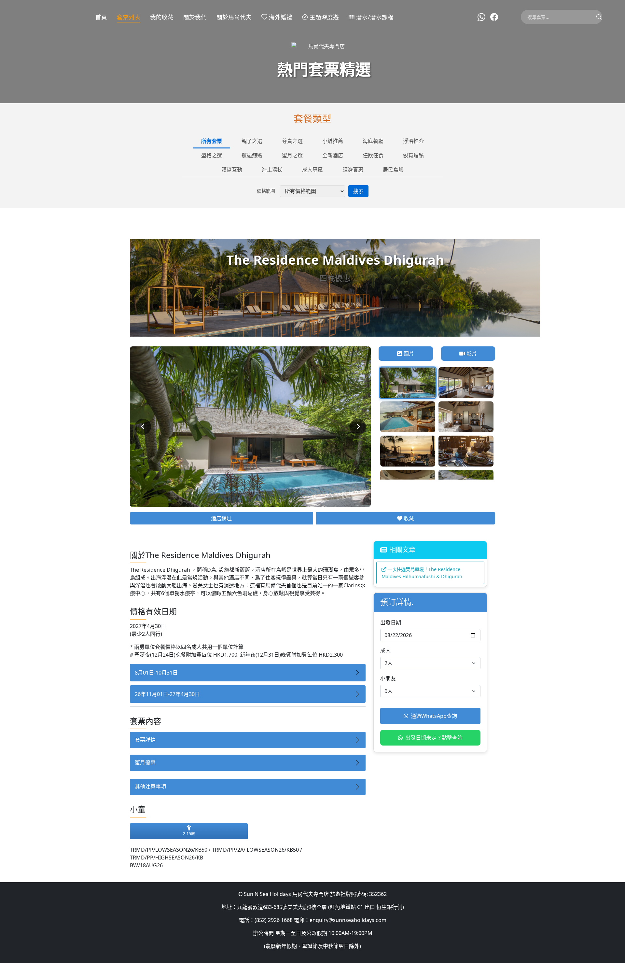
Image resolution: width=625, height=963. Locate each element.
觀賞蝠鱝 (413, 155)
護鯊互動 (231, 169)
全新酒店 (332, 155)
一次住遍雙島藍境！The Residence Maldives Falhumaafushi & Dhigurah (422, 572)
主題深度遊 (323, 17)
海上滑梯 (272, 169)
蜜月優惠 (145, 762)
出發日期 (390, 622)
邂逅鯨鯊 (252, 155)
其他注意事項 (150, 786)
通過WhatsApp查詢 (434, 715)
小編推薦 (332, 141)
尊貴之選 (292, 141)
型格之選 (211, 155)
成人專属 (312, 169)
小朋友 (388, 678)
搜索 (358, 191)
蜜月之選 (292, 155)
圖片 (408, 353)
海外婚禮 (279, 17)
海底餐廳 (373, 141)
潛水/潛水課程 (374, 17)
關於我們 (195, 17)
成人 (385, 650)
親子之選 (252, 141)
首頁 (101, 17)
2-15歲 (189, 833)
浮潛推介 (413, 141)
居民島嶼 (393, 169)
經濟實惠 (352, 169)
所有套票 (211, 141)
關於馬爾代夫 (234, 17)
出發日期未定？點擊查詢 (434, 737)
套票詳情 (145, 739)
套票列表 (128, 17)
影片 (471, 353)
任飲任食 (373, 155)
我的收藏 (162, 17)
